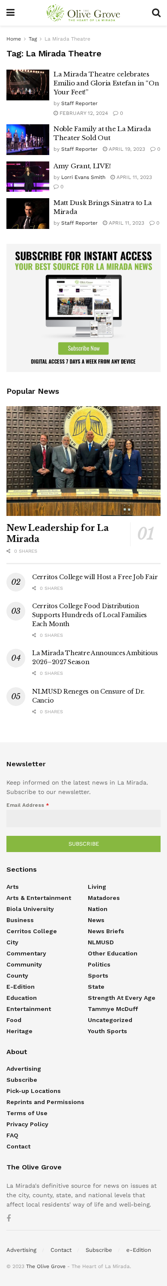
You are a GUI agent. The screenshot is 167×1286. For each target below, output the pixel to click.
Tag (33, 39)
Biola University (30, 908)
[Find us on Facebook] (8, 1219)
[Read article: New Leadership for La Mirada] (83, 461)
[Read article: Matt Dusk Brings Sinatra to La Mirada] (27, 213)
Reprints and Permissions (45, 1102)
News (96, 920)
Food (13, 1019)
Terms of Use (27, 1113)
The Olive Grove (46, 1266)
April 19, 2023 (126, 149)
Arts (12, 886)
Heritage (19, 1031)
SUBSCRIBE (84, 844)
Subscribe (21, 1079)
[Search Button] (156, 13)
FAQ (12, 1135)
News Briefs (106, 931)
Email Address (27, 805)
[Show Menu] (10, 13)
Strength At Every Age (121, 997)
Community (24, 964)
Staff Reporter (79, 103)
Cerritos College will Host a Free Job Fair (95, 577)
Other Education (112, 953)
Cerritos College (31, 931)
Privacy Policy (27, 1124)
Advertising (23, 1068)
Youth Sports (107, 1031)
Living (97, 886)
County (17, 975)
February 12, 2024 (83, 113)
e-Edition (20, 986)
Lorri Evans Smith (83, 177)
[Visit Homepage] (83, 12)
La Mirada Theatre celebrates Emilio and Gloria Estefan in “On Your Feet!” (106, 83)
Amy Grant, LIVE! (82, 166)
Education (21, 997)
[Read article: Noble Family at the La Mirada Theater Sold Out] (27, 139)
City (12, 942)
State (96, 986)
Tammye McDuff (113, 1008)
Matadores (104, 897)
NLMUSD (101, 942)
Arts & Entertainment (38, 897)
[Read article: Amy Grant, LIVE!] (27, 176)
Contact (18, 1146)
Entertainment (28, 1008)
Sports (98, 975)
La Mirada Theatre (67, 39)
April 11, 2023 (133, 177)
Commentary (26, 953)
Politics (99, 964)
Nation (97, 908)
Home (13, 39)
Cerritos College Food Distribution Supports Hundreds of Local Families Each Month (89, 615)
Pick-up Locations (33, 1090)
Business (20, 920)
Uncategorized (110, 1019)
